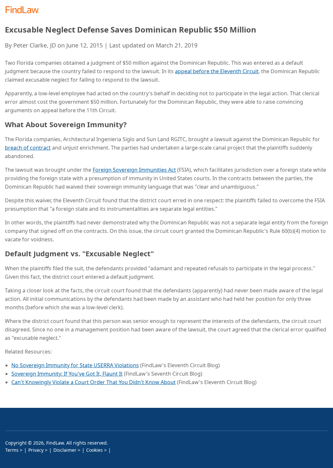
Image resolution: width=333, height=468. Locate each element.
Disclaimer (64, 450)
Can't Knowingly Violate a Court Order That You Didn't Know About (93, 382)
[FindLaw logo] (25, 10)
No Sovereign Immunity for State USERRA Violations (75, 365)
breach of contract (28, 147)
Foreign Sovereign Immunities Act (134, 169)
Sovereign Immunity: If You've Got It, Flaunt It (67, 373)
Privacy (36, 450)
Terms (12, 450)
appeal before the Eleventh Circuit (217, 71)
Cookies (94, 450)
